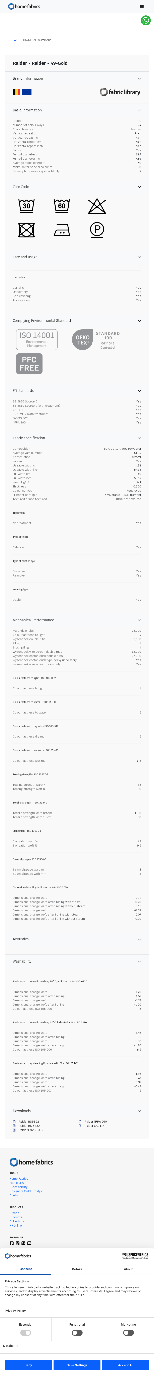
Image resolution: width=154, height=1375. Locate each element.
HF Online (16, 1225)
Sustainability (18, 1187)
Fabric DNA (17, 1183)
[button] (32, 40)
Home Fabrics (19, 1178)
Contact (15, 1195)
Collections (17, 1221)
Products (16, 1217)
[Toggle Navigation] (142, 6)
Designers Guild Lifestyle (26, 1191)
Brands (14, 1213)
